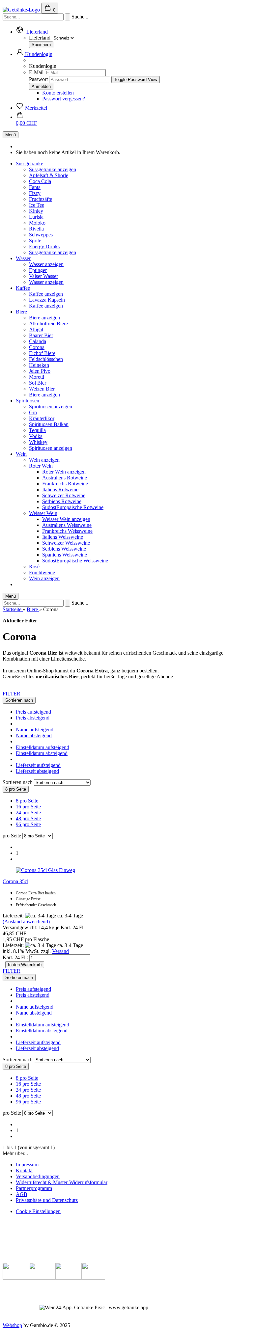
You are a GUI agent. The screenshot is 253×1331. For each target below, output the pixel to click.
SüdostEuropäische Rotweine (72, 507)
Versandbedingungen (38, 1176)
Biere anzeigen (44, 317)
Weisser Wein (43, 513)
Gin (33, 412)
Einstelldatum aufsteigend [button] (42, 747)
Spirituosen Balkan (49, 424)
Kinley (36, 211)
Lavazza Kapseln (47, 300)
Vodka (35, 436)
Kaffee (23, 288)
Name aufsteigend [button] (34, 729)
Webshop (12, 1325)
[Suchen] (67, 17)
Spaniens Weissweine (64, 554)
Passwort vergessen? (63, 98)
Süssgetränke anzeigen (52, 169)
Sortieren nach (18, 782)
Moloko (37, 223)
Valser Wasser (43, 276)
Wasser (23, 258)
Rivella (36, 228)
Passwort (38, 79)
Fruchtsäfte (40, 199)
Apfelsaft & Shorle (48, 175)
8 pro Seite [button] (27, 800)
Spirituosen (27, 400)
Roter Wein (41, 466)
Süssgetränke (29, 163)
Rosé (34, 566)
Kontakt (24, 1170)
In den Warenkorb (25, 964)
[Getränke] (22, 10)
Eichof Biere (42, 353)
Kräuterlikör (41, 418)
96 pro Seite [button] (28, 824)
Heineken (39, 365)
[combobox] (19, 700)
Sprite (35, 240)
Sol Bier (37, 383)
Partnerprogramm (34, 1188)
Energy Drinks (44, 246)
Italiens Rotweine (60, 489)
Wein (21, 454)
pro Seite (12, 835)
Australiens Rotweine (64, 477)
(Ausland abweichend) (26, 921)
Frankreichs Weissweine (67, 531)
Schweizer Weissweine (66, 543)
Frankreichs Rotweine (65, 483)
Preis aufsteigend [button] (33, 712)
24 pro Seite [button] (28, 812)
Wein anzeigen (44, 460)
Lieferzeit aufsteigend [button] (38, 765)
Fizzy (35, 193)
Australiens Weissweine (67, 525)
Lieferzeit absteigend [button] (37, 771)
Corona (36, 347)
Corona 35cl (15, 881)
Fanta (35, 187)
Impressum (27, 1164)
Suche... (79, 16)
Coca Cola (40, 181)
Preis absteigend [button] (32, 717)
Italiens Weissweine (62, 537)
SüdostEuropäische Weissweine (75, 560)
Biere (21, 311)
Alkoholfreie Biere (48, 323)
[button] (32, 32)
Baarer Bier (41, 335)
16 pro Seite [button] (28, 806)
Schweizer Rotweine (63, 495)
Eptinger (38, 270)
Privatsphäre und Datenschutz (47, 1200)
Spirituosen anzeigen (50, 406)
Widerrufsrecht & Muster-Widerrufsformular (61, 1182)
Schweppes (41, 234)
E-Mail (36, 72)
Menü (10, 134)
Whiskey (38, 442)
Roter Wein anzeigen (64, 472)
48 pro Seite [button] (28, 818)
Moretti (36, 377)
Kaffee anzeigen (46, 294)
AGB (21, 1194)
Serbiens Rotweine (61, 501)
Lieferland (40, 38)
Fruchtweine (42, 572)
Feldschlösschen (46, 359)
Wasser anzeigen (46, 264)
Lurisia (36, 217)
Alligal (36, 329)
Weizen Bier (42, 389)
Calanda (37, 341)
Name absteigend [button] (34, 735)
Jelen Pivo (39, 371)
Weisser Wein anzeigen (66, 519)
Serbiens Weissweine (64, 549)
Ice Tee (36, 205)
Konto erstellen (58, 92)
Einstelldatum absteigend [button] (42, 753)
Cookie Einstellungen (38, 1211)
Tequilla (37, 430)
